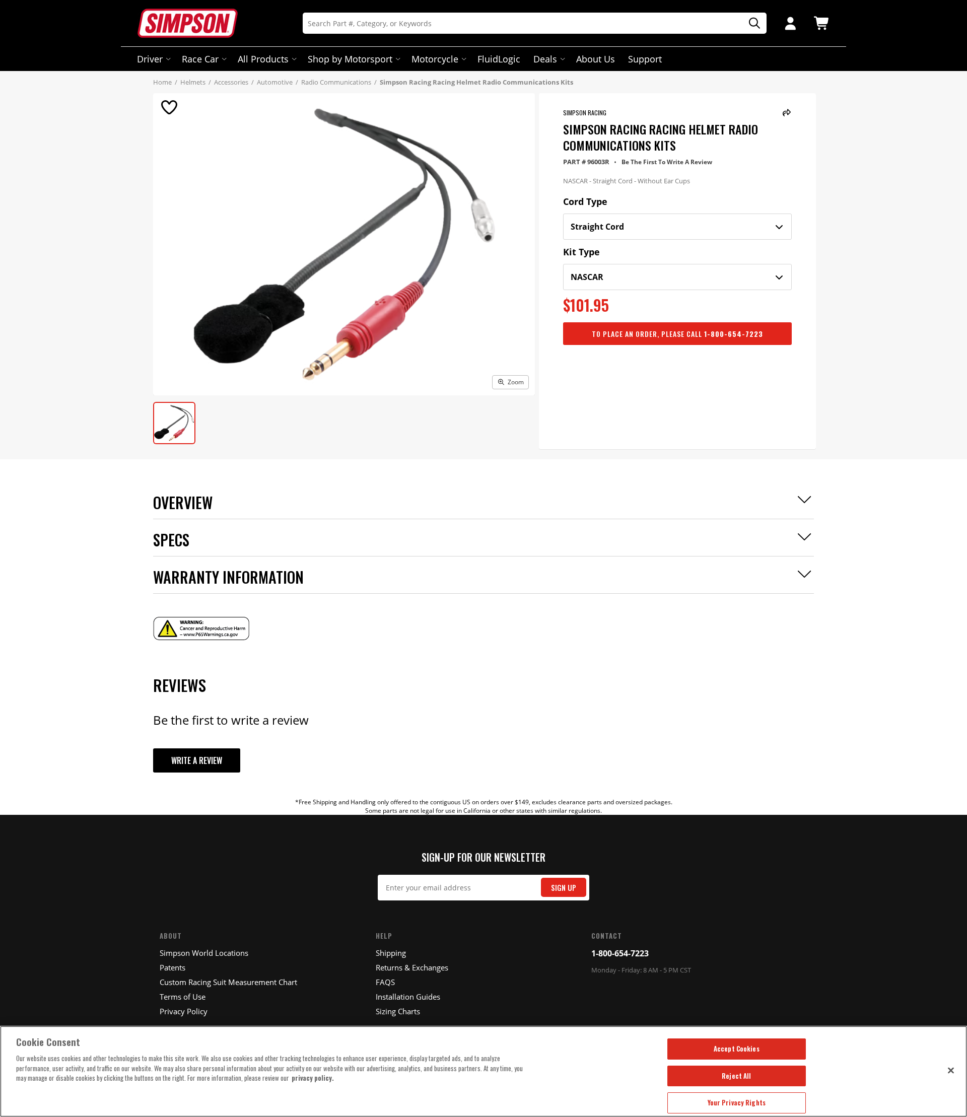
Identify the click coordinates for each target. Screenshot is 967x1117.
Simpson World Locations (204, 953)
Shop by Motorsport (350, 59)
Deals (545, 59)
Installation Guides (408, 997)
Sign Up (563, 887)
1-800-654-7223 (620, 953)
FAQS (385, 982)
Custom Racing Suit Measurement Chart (228, 982)
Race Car (200, 59)
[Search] (751, 23)
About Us (595, 59)
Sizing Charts (398, 1011)
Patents (172, 967)
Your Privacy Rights (737, 1102)
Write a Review (196, 760)
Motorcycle (434, 59)
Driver (150, 59)
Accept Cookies (736, 1048)
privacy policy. (313, 1078)
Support (645, 59)
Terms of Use (182, 997)
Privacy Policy (184, 1011)
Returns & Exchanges (412, 967)
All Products (263, 59)
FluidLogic (498, 59)
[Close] (951, 1070)
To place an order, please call (677, 333)
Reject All (736, 1076)
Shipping (391, 953)
